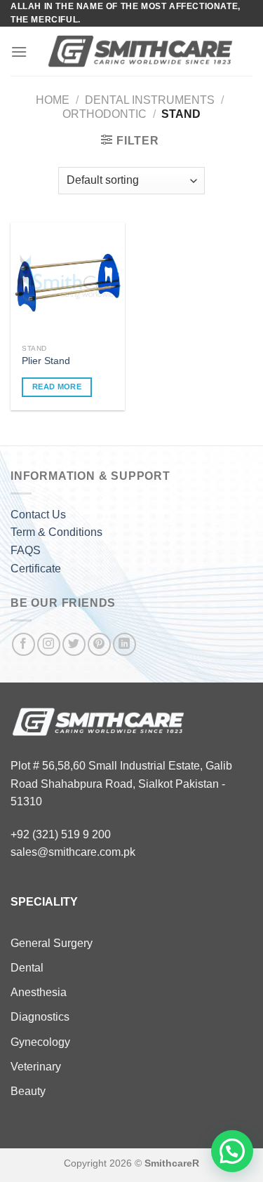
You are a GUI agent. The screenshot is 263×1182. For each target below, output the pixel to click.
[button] (232, 1151)
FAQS (26, 550)
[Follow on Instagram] (48, 644)
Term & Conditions (56, 532)
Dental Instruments (150, 100)
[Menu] (19, 51)
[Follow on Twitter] (74, 644)
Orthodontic (104, 114)
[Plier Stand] (68, 279)
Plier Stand (46, 361)
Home (52, 100)
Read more (56, 386)
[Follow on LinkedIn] (124, 644)
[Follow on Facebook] (23, 644)
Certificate (36, 569)
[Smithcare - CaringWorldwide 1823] (140, 51)
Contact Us (38, 515)
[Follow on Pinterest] (99, 644)
